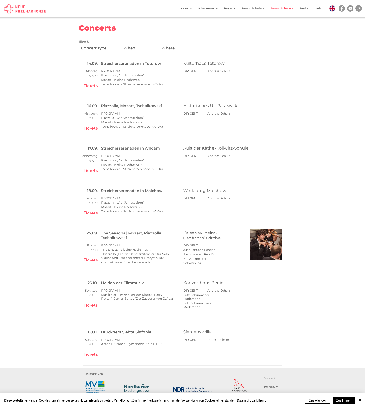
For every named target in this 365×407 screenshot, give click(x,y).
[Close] (359, 400)
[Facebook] (342, 8)
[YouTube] (350, 8)
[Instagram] (358, 8)
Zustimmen (343, 400)
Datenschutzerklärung (251, 400)
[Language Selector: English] (328, 8)
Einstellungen (318, 400)
